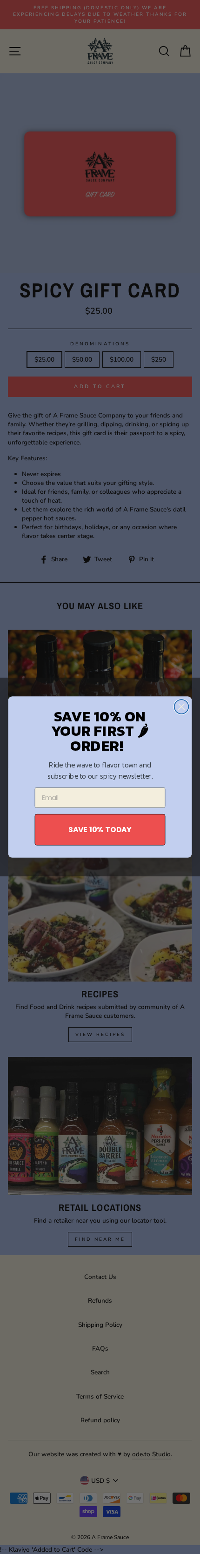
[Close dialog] (181, 707)
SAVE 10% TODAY (100, 829)
